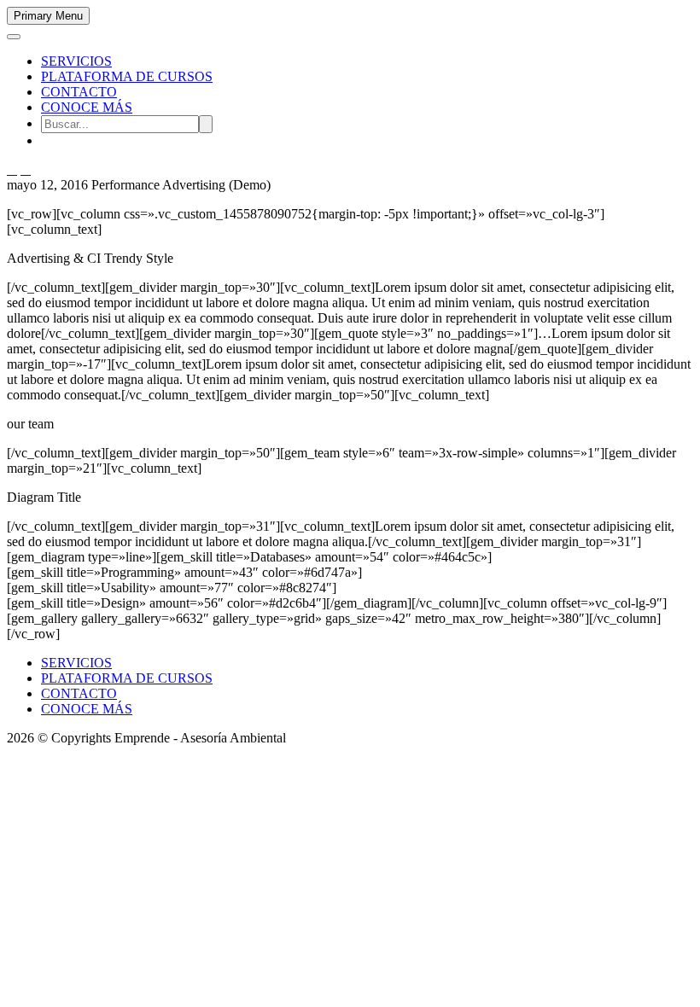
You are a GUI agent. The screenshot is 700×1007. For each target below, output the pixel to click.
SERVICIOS (76, 61)
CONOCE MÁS (86, 107)
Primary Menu (48, 15)
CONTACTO (79, 91)
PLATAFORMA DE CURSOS (127, 76)
